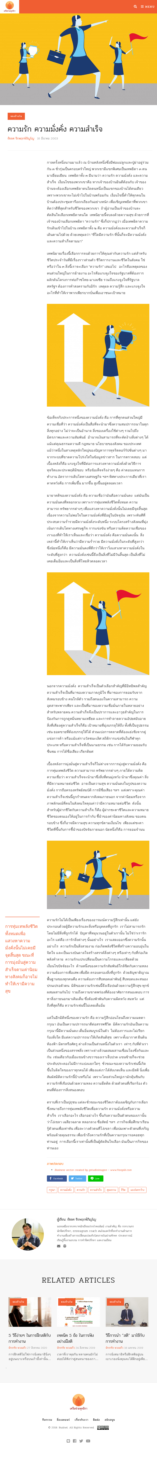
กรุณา (52, 1190)
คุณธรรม (111, 1190)
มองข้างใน (16, 116)
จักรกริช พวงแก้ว (17, 1348)
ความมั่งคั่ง (66, 1190)
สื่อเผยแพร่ (63, 1420)
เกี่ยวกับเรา (81, 1420)
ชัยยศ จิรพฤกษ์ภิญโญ (21, 138)
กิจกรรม (47, 1420)
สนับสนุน (110, 1420)
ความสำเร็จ (96, 1190)
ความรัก (81, 1190)
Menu (149, 6)
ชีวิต (123, 1190)
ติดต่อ (96, 1420)
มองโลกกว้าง (137, 1190)
